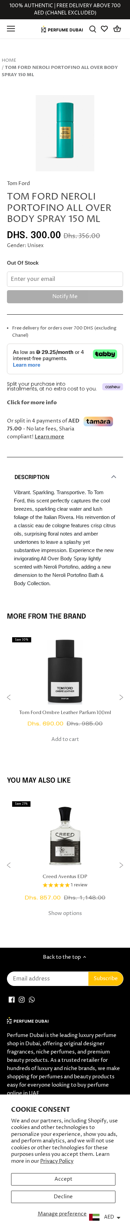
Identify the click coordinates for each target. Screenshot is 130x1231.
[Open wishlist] (105, 28)
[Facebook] (12, 999)
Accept (63, 1179)
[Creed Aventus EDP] (65, 835)
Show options (65, 913)
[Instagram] (22, 999)
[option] (65, 133)
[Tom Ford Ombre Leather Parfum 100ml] (65, 671)
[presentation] (8, 698)
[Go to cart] (117, 28)
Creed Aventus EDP (65, 876)
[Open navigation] (11, 28)
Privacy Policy (56, 1161)
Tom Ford (18, 183)
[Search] (93, 28)
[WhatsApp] (32, 999)
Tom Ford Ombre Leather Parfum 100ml (65, 712)
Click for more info (32, 402)
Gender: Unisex (25, 245)
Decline (63, 1196)
